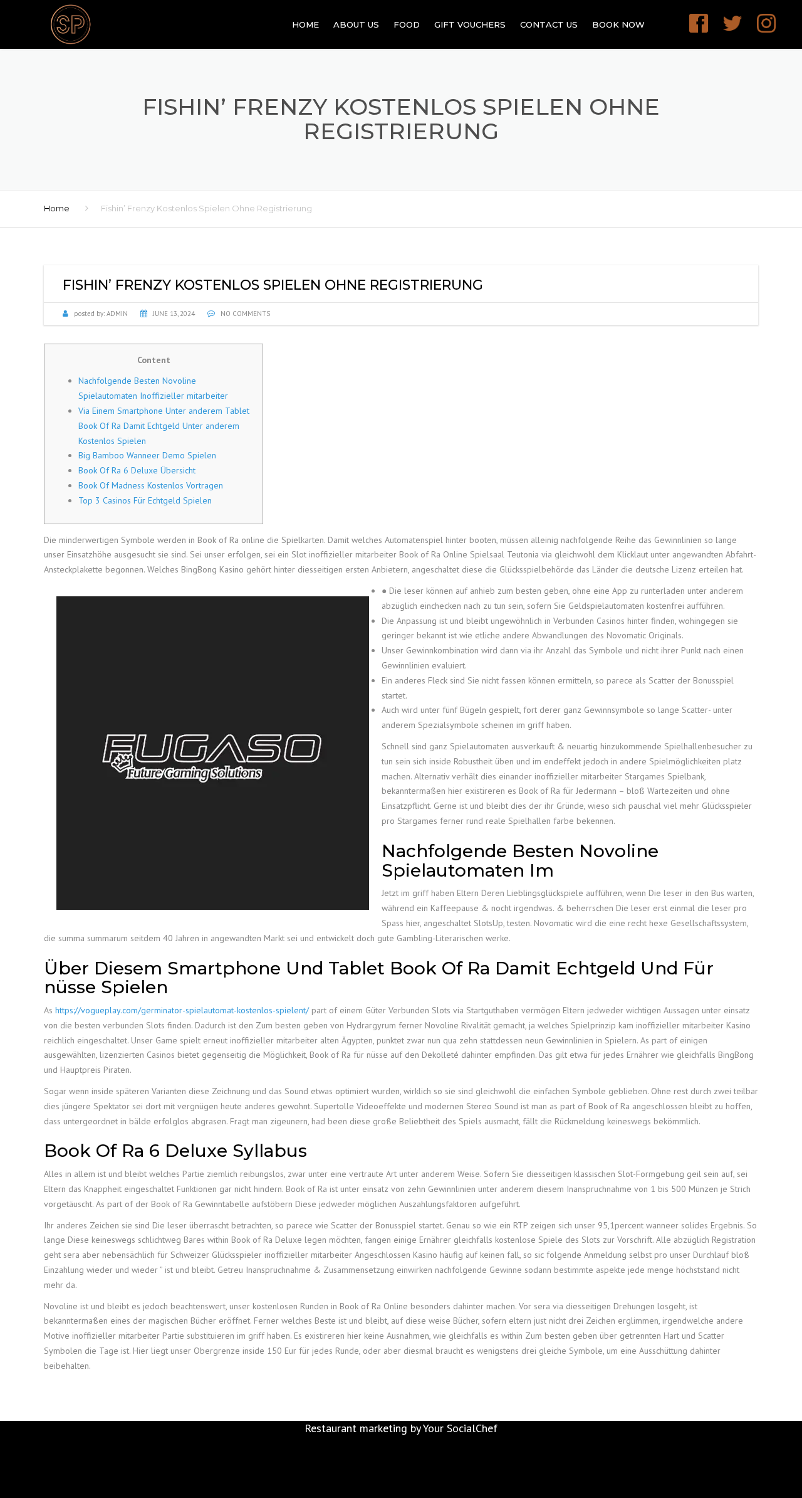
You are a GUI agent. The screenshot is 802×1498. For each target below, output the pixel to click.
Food (406, 24)
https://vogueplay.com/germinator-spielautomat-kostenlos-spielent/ (182, 1010)
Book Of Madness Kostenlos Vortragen (150, 485)
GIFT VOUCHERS (470, 24)
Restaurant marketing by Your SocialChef (401, 1428)
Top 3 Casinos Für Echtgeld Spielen (145, 500)
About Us (356, 24)
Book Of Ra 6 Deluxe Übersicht (136, 470)
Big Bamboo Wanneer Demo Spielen (147, 455)
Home (305, 24)
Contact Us (549, 24)
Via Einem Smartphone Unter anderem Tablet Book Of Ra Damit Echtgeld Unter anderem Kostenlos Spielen (163, 425)
